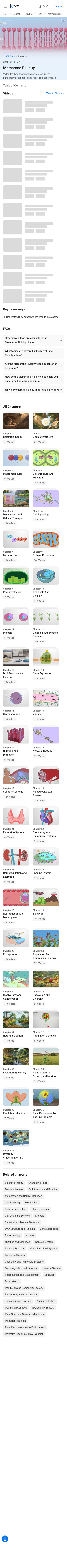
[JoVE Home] (14, 6)
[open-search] (39, 6)
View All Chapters (55, 93)
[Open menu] (5, 6)
